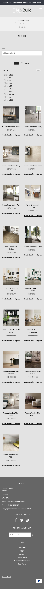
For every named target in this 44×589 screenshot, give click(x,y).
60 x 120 (9, 89)
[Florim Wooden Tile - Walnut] (33, 401)
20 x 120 (9, 75)
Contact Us (22, 548)
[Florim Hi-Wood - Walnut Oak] (33, 318)
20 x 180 (9, 78)
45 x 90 (9, 86)
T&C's (22, 551)
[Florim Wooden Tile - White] (11, 442)
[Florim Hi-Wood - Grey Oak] (33, 276)
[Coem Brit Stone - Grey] (33, 114)
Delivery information (22, 561)
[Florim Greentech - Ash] (11, 193)
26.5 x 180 (10, 94)
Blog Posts (22, 564)
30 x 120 (9, 83)
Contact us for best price (11, 135)
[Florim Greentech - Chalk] (33, 193)
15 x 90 (9, 97)
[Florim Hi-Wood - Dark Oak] (11, 276)
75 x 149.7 (10, 92)
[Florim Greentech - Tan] (33, 234)
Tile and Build (6, 577)
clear (38, 70)
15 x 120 (9, 100)
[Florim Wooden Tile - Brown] (33, 359)
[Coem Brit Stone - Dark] (11, 114)
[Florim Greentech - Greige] (11, 234)
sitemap (22, 554)
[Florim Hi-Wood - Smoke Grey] (11, 318)
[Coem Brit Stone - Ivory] (11, 154)
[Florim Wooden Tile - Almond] (11, 359)
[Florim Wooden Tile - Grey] (11, 401)
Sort (3, 49)
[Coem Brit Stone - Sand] (33, 154)
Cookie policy (22, 557)
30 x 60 (9, 80)
